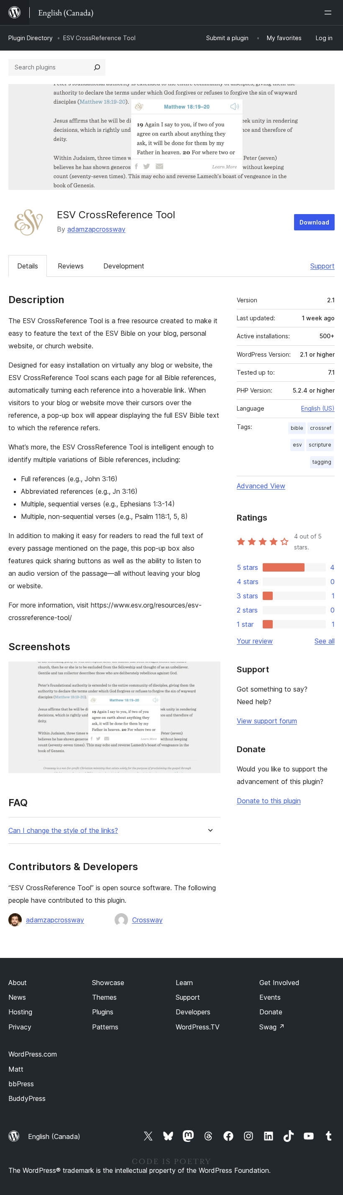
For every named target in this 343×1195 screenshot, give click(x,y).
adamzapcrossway (96, 229)
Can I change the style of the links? (63, 831)
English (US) (318, 408)
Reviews (71, 266)
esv (297, 445)
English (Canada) (54, 1136)
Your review (255, 641)
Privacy (19, 1027)
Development (123, 266)
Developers (193, 1012)
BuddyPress (27, 1098)
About (17, 982)
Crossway (147, 920)
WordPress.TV (198, 1027)
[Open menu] (329, 12)
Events (270, 997)
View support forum (267, 721)
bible (297, 428)
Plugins (102, 1012)
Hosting (20, 1012)
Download (314, 222)
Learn (184, 982)
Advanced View (261, 486)
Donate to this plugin (269, 801)
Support (322, 266)
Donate (270, 1012)
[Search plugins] (97, 67)
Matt (15, 1069)
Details (27, 266)
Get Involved (279, 982)
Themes (104, 997)
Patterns (105, 1027)
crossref (320, 428)
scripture (320, 445)
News (17, 997)
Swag (272, 1027)
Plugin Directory (30, 37)
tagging (321, 462)
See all (325, 641)
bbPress (21, 1084)
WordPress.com (32, 1054)
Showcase (108, 982)
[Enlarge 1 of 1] (209, 673)
